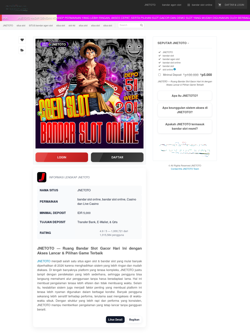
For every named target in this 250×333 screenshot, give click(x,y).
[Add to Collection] (22, 50)
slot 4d (72, 25)
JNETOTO (8, 25)
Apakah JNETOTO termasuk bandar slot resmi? (184, 126)
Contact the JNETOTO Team (185, 168)
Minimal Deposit (187, 74)
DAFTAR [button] (117, 157)
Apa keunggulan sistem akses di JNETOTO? (185, 110)
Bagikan (134, 319)
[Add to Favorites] (22, 40)
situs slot (21, 25)
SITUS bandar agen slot (41, 25)
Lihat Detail (115, 319)
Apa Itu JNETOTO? (185, 95)
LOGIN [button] (61, 157)
